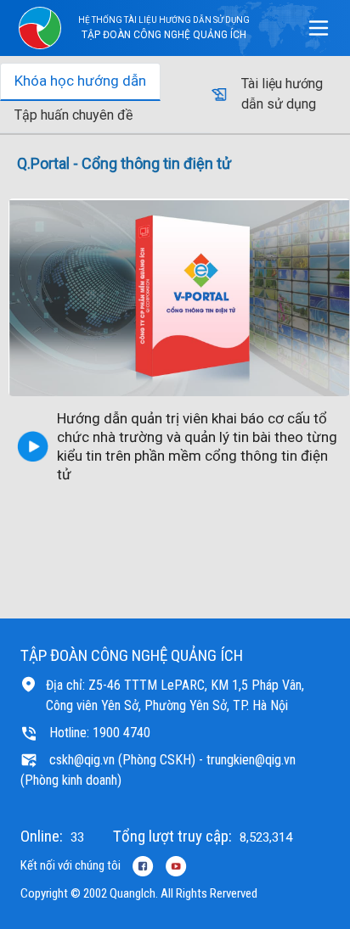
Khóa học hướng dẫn (80, 80)
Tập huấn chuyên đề (73, 115)
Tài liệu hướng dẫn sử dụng (282, 94)
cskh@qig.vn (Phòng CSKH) (122, 760)
